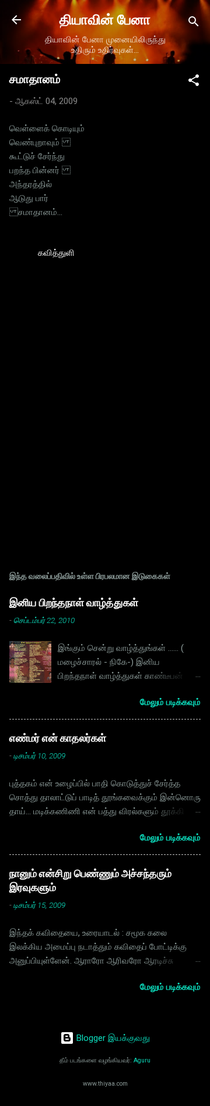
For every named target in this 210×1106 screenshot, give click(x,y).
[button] (194, 82)
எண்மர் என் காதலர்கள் (57, 738)
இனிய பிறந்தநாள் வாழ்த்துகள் (73, 602)
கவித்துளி (56, 253)
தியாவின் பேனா (105, 20)
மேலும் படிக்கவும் (170, 702)
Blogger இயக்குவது (112, 1038)
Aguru (142, 1060)
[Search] (194, 23)
